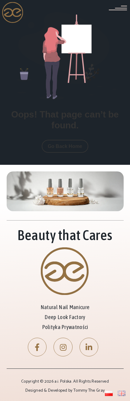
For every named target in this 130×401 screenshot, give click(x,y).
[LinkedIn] (89, 347)
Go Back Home (65, 146)
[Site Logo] (13, 12)
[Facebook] (37, 347)
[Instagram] (63, 347)
